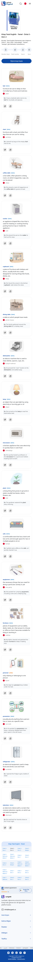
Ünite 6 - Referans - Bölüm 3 (5, 871)
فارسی (5, 948)
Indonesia (11, 948)
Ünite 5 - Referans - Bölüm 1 (5, 856)
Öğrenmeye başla (16, 61)
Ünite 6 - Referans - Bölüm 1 (20, 864)
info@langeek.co (10, 910)
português (25, 948)
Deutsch (18, 948)
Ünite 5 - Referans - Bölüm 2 (12, 856)
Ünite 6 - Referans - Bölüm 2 (27, 864)
